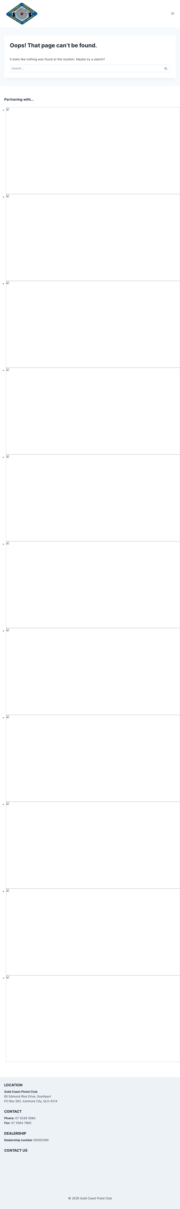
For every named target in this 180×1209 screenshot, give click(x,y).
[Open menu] (172, 13)
